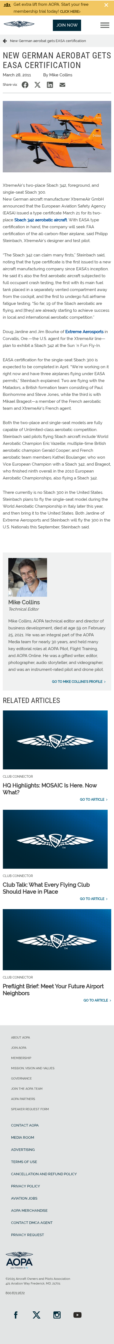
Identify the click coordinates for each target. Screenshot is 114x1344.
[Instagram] (57, 1316)
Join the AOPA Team (27, 1089)
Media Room (22, 1137)
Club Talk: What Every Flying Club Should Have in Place (46, 888)
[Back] (6, 40)
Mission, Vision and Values (33, 1068)
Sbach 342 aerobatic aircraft (40, 219)
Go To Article (92, 799)
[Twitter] (36, 1316)
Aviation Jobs (24, 1198)
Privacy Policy (25, 1186)
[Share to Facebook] (25, 84)
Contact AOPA (25, 1125)
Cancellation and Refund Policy (44, 1174)
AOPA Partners (23, 1099)
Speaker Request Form (30, 1109)
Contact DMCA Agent (32, 1223)
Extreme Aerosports (84, 331)
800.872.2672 (15, 1293)
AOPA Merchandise (29, 1210)
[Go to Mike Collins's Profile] (27, 595)
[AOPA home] (19, 26)
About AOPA (20, 1037)
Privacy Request (27, 1235)
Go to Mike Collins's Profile (77, 682)
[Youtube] (77, 1316)
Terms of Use (24, 1162)
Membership (21, 1058)
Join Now (67, 25)
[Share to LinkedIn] (49, 84)
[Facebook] (16, 1316)
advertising (23, 1150)
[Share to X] (37, 84)
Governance (21, 1078)
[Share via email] (62, 84)
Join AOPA (18, 1048)
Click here (69, 12)
